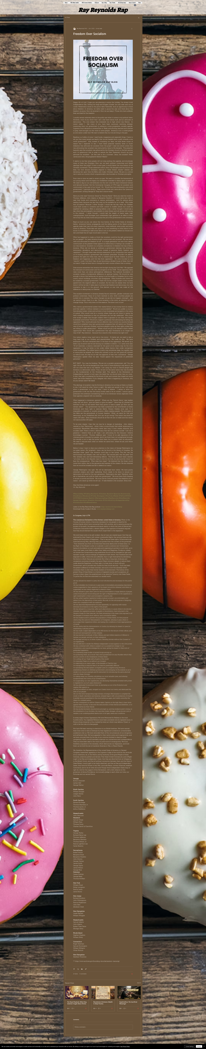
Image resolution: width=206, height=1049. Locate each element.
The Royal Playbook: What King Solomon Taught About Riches (77, 1003)
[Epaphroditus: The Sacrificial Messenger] (129, 992)
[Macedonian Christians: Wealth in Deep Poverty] (103, 992)
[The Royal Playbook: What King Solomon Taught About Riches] (77, 992)
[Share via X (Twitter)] (78, 969)
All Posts (67, 17)
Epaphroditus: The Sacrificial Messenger (128, 1003)
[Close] (204, 1046)
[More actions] (132, 29)
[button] (139, 17)
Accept (199, 1046)
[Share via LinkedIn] (82, 969)
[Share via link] (86, 969)
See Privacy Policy (125, 1046)
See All (139, 983)
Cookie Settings (190, 1046)
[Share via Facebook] (74, 969)
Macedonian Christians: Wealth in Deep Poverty (103, 1003)
